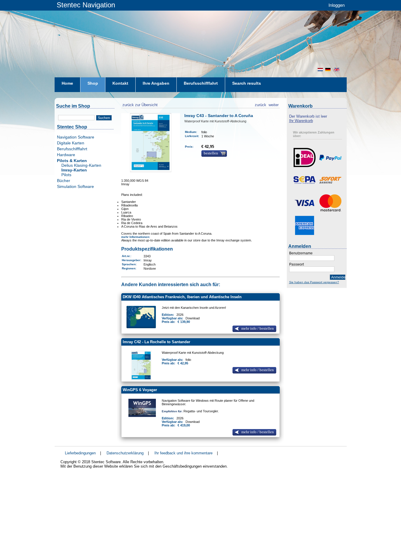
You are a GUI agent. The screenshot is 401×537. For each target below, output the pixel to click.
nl (320, 69)
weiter (273, 104)
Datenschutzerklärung (125, 453)
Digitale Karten (70, 143)
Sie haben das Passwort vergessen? (314, 282)
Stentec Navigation (86, 5)
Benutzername (301, 253)
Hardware (66, 154)
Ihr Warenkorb (301, 121)
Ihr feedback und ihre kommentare (183, 453)
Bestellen (211, 153)
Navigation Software (75, 137)
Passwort (296, 264)
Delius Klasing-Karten (81, 165)
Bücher (63, 180)
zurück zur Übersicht (139, 104)
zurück (260, 104)
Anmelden (338, 277)
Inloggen (336, 5)
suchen (104, 118)
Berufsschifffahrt (72, 148)
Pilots (66, 174)
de (328, 69)
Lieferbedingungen (80, 453)
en (337, 69)
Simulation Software (75, 186)
